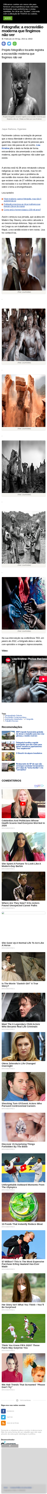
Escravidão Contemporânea (15, 717)
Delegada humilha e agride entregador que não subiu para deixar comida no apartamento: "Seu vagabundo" (29, 745)
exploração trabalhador (14, 719)
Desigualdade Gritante (13, 715)
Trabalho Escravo (11, 721)
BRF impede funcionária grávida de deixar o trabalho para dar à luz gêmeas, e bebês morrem (30, 734)
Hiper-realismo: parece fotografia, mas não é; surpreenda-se (23, 200)
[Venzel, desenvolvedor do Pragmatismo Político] (9, 1443)
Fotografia (29, 719)
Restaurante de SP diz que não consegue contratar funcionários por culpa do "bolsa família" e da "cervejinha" (29, 767)
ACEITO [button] (8, 18)
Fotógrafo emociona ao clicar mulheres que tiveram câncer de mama (22, 205)
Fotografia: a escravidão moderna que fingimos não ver (22, 31)
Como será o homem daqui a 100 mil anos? (22, 210)
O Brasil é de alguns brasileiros (29, 753)
